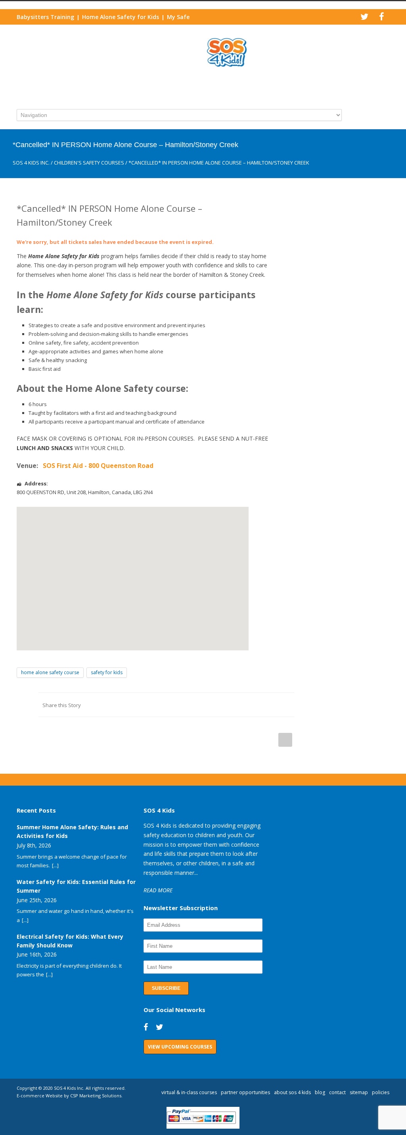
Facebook (175, 705)
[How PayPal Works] (203, 1126)
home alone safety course (50, 672)
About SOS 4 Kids (292, 1092)
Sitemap (359, 1092)
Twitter (191, 705)
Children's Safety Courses (89, 162)
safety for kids (107, 672)
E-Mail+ (286, 705)
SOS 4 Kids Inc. (31, 162)
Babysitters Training (45, 17)
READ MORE (158, 890)
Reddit (223, 705)
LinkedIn (207, 705)
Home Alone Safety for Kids (120, 17)
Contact (337, 1092)
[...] (55, 865)
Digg (239, 705)
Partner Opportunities (245, 1092)
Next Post (285, 740)
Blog (320, 1092)
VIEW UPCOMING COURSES (180, 1046)
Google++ (270, 705)
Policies (380, 1092)
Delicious (254, 705)
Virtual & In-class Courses (189, 1092)
